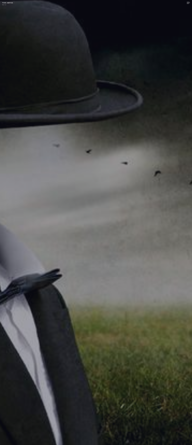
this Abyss (7, 3)
